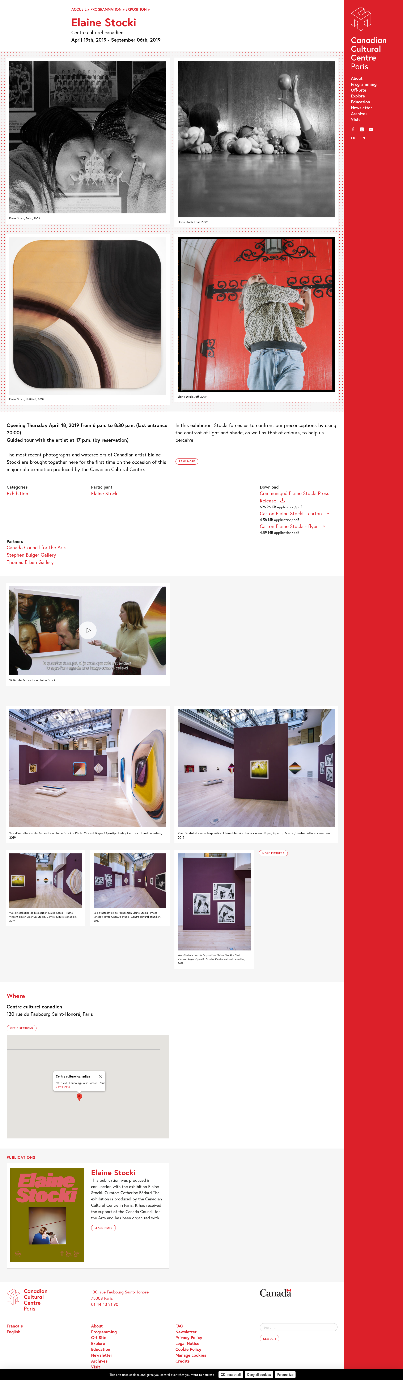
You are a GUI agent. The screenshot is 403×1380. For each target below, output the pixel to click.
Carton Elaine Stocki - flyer (289, 526)
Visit (355, 119)
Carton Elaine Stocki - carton (291, 513)
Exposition (136, 9)
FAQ (179, 1326)
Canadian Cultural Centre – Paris (369, 39)
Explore (358, 96)
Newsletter (361, 107)
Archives (359, 113)
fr (353, 137)
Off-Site (358, 90)
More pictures (273, 853)
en (362, 137)
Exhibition (17, 493)
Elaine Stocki (105, 493)
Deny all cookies (259, 1374)
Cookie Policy (188, 1349)
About (356, 78)
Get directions (21, 1028)
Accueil (78, 9)
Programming (364, 84)
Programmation (106, 9)
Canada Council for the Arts (37, 547)
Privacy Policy (188, 1337)
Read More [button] (187, 461)
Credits (182, 1361)
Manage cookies (190, 1355)
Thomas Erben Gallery (30, 562)
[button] (79, 1097)
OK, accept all (231, 1374)
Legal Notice (187, 1343)
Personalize (285, 1374)
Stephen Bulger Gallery (31, 555)
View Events (63, 1086)
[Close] (100, 1076)
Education (360, 101)
